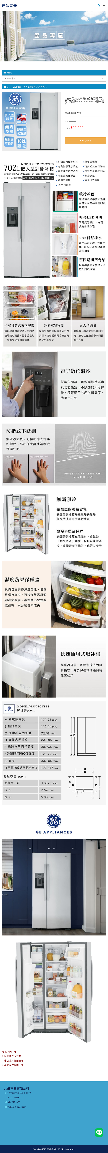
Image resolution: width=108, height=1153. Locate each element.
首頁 (8, 87)
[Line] (99, 1132)
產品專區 (11, 78)
